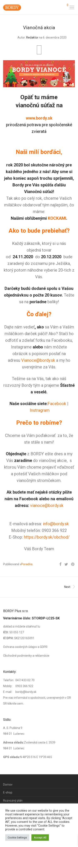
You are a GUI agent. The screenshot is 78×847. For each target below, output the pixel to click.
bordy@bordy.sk (25, 692)
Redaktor (32, 37)
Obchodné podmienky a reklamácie (26, 655)
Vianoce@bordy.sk (38, 360)
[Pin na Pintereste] (73, 564)
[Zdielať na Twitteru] (66, 564)
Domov (7, 784)
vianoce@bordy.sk (46, 505)
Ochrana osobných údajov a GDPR (25, 647)
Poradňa (26, 564)
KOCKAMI (57, 218)
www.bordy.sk (39, 118)
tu (38, 626)
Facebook (57, 403)
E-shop (7, 792)
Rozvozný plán (12, 800)
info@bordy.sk (56, 523)
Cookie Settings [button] (17, 837)
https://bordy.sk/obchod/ (46, 537)
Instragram (40, 410)
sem (20, 703)
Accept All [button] (40, 837)
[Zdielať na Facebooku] (60, 564)
